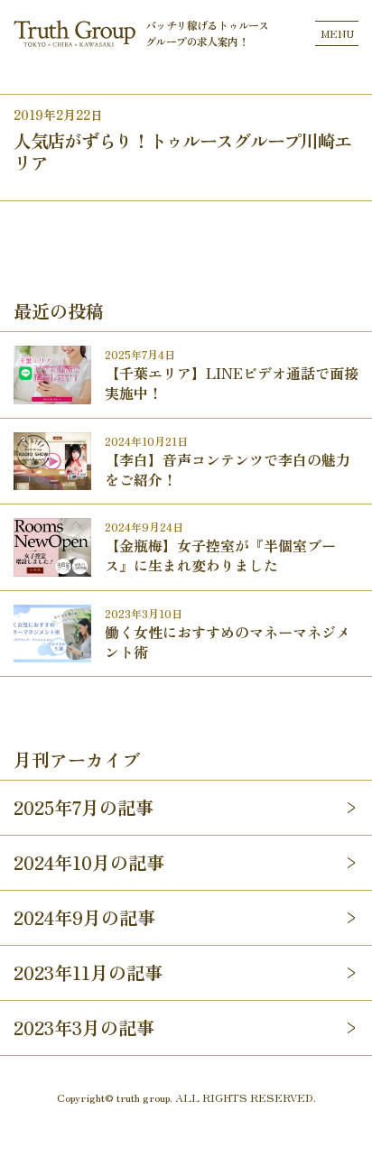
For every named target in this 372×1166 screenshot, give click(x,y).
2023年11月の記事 (88, 972)
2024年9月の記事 (84, 917)
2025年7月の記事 (83, 807)
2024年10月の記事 (89, 862)
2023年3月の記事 (84, 1027)
